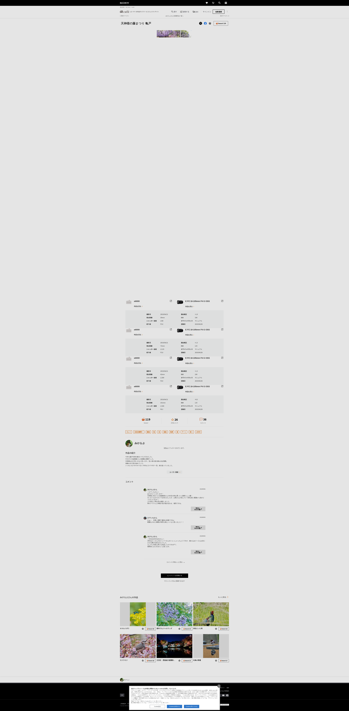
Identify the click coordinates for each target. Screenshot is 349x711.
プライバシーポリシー (155, 702)
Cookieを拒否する (174, 706)
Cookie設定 (157, 706)
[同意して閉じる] (218, 685)
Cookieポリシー (149, 701)
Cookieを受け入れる (191, 706)
